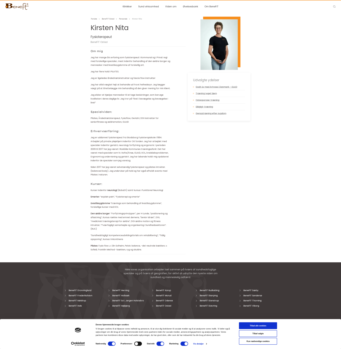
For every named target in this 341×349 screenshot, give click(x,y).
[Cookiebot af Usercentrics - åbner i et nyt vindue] (78, 344)
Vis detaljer (198, 344)
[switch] (138, 344)
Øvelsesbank (190, 6)
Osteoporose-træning (207, 100)
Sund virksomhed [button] (148, 6)
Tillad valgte (258, 333)
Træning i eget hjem (206, 93)
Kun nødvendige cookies (258, 341)
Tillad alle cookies (258, 325)
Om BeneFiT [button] (211, 6)
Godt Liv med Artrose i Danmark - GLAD (216, 86)
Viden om (170, 6)
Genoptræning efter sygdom (211, 113)
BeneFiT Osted (99, 42)
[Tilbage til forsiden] (17, 7)
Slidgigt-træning (204, 106)
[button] (334, 7)
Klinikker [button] (127, 6)
